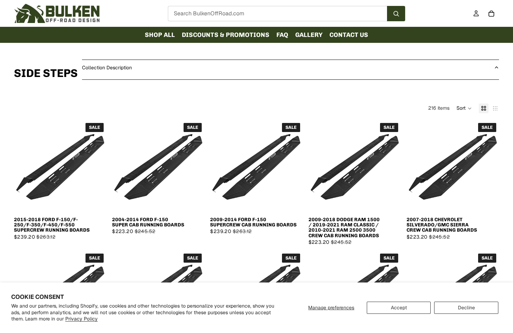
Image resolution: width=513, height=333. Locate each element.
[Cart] (491, 13)
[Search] (396, 13)
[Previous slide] (24, 166)
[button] (464, 108)
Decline (466, 307)
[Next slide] (96, 166)
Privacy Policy (81, 319)
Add (101, 202)
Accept (399, 307)
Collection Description (107, 67)
